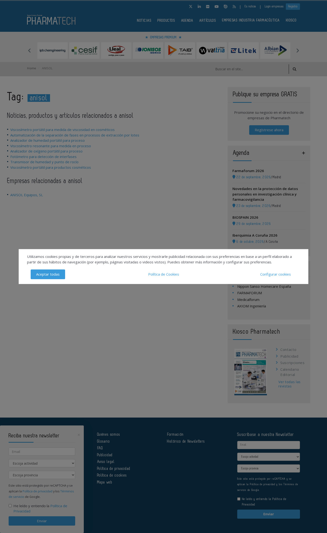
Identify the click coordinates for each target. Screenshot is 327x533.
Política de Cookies (163, 274)
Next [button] (297, 50)
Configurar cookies (275, 274)
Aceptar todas (48, 274)
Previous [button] (29, 50)
